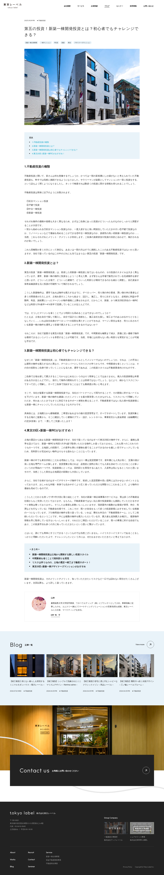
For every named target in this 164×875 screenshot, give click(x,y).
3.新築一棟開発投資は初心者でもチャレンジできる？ (55, 149)
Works (12, 859)
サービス (80, 6)
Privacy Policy (127, 867)
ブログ (106, 6)
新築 (63, 42)
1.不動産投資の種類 (40, 142)
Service (49, 852)
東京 (69, 42)
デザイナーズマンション (82, 42)
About (12, 852)
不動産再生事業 (52, 863)
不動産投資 (28, 691)
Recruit (31, 852)
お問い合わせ (148, 6)
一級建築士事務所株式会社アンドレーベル (113, 838)
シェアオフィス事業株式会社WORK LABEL (139, 838)
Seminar (31, 866)
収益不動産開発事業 (53, 860)
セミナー (119, 6)
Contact (31, 859)
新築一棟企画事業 (31, 42)
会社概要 (67, 6)
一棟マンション (46, 42)
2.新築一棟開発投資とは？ (43, 146)
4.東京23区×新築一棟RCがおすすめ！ (48, 153)
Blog (12, 866)
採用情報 (133, 6)
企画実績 (94, 6)
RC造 (56, 42)
